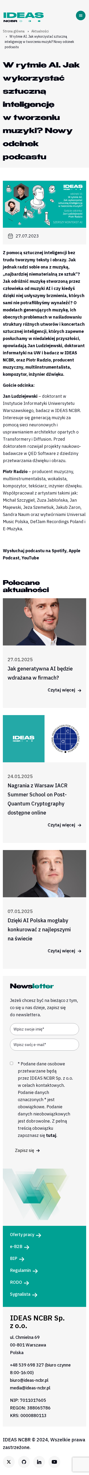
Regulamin (20, 1270)
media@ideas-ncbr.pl (30, 1388)
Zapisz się (25, 1150)
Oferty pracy (22, 1234)
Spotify (59, 550)
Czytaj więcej (62, 690)
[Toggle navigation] (82, 15)
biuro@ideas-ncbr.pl (29, 1380)
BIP (13, 1258)
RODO (16, 1282)
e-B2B (16, 1246)
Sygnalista (20, 1294)
